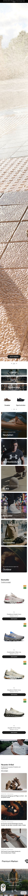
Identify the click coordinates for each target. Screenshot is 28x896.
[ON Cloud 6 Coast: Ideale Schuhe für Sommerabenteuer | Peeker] (14, 838)
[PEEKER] (14, 6)
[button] (25, 5)
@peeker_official (14, 885)
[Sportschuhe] (20, 399)
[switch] (3, 890)
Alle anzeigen (4, 770)
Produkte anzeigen (6, 582)
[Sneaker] (7, 399)
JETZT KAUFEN (14, 357)
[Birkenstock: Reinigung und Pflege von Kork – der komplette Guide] (14, 782)
